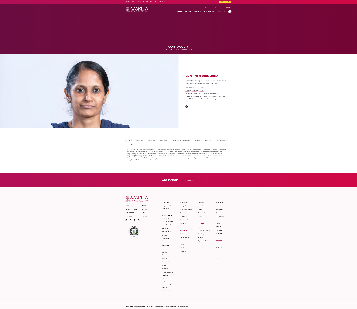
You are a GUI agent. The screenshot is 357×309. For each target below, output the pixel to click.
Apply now (129, 205)
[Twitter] (130, 220)
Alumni (139, 2)
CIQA (217, 258)
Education (151, 140)
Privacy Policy (149, 306)
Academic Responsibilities (181, 140)
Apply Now (189, 180)
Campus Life (161, 2)
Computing (165, 238)
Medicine (164, 258)
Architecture (166, 212)
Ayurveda (165, 228)
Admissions (225, 2)
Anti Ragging (130, 212)
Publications (139, 140)
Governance (202, 216)
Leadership (201, 209)
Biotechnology (166, 231)
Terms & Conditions (183, 306)
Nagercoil (219, 226)
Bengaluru (219, 209)
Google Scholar (184, 237)
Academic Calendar (204, 230)
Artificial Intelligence (168, 215)
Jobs (222, 7)
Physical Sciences (167, 272)
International (130, 2)
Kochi (218, 219)
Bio (128, 140)
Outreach (129, 216)
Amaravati (219, 206)
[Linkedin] (139, 220)
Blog (210, 7)
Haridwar (219, 233)
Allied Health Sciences (169, 225)
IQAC (217, 244)
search (229, 11)
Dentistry (165, 242)
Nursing (164, 265)
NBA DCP (219, 247)
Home (166, 49)
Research (130, 144)
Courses (197, 140)
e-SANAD (201, 237)
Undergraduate (184, 202)
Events (216, 7)
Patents (182, 244)
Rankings (201, 202)
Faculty (145, 2)
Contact (228, 7)
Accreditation (202, 206)
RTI (175, 306)
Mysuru (218, 223)
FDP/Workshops (221, 140)
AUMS (200, 227)
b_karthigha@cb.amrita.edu (194, 90)
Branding (201, 234)
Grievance (157, 306)
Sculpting (165, 275)
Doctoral (182, 213)
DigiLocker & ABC (203, 241)
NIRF (217, 251)
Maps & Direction (131, 209)
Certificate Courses (186, 219)
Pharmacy (165, 268)
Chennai (218, 213)
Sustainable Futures (168, 291)
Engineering (165, 245)
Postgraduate (184, 206)
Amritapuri (219, 202)
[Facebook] (126, 220)
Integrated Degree (186, 209)
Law (163, 249)
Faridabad (219, 230)
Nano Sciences (166, 261)
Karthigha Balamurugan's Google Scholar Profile (201, 93)
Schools (153, 2)
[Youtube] (134, 220)
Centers (182, 234)
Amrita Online (184, 223)
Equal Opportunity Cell (167, 306)
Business (164, 235)
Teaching (208, 140)
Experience (163, 140)
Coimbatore (220, 216)
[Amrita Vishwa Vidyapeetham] (137, 9)
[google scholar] (186, 106)
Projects (182, 247)
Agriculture (165, 202)
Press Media (202, 213)
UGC (217, 254)
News (205, 7)
